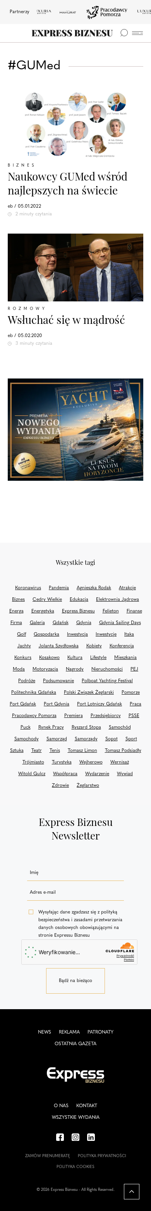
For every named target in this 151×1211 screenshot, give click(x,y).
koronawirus (28, 588)
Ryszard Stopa (86, 727)
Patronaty (100, 1032)
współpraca (65, 774)
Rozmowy (27, 309)
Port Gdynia (56, 704)
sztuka (17, 750)
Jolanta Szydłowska (59, 646)
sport (131, 739)
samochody (26, 739)
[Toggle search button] (124, 33)
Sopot (111, 739)
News (44, 1032)
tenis (55, 750)
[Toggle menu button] (137, 33)
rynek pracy (51, 727)
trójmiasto (33, 762)
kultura (74, 657)
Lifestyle (98, 657)
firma (16, 623)
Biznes (22, 165)
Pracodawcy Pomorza (34, 716)
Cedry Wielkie (47, 599)
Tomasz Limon (82, 750)
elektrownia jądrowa (117, 599)
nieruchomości (107, 669)
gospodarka (46, 634)
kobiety (94, 646)
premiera (73, 716)
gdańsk (61, 623)
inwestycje (106, 634)
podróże (26, 681)
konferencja (122, 646)
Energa (16, 611)
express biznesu (78, 611)
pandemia (59, 588)
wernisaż (119, 762)
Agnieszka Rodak (94, 588)
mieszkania (125, 657)
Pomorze (131, 692)
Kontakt (86, 1106)
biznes (18, 599)
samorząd (56, 739)
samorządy (86, 739)
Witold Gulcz (31, 774)
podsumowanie (58, 681)
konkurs (22, 657)
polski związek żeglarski (89, 692)
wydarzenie (97, 774)
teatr (36, 750)
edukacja (79, 599)
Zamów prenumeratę (47, 1156)
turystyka (62, 762)
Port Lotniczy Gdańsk (99, 704)
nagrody (75, 669)
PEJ (134, 669)
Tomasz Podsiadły (123, 750)
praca (135, 704)
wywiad (125, 774)
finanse (134, 611)
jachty (24, 646)
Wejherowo (91, 762)
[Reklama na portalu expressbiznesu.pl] (75, 429)
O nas (61, 1106)
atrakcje (127, 588)
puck (26, 727)
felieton (111, 611)
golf (21, 634)
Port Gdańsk (23, 704)
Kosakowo (49, 657)
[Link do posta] (75, 124)
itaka (129, 634)
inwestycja (77, 634)
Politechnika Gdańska (33, 692)
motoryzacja (45, 669)
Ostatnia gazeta (75, 1044)
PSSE (134, 716)
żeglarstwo (88, 785)
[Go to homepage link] (72, 33)
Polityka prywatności (102, 1156)
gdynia (83, 623)
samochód (120, 727)
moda (19, 669)
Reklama (69, 1032)
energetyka (42, 611)
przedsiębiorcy (106, 716)
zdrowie (60, 785)
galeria (37, 623)
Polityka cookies (75, 1167)
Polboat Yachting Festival (107, 681)
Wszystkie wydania (76, 1117)
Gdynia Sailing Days (120, 623)
